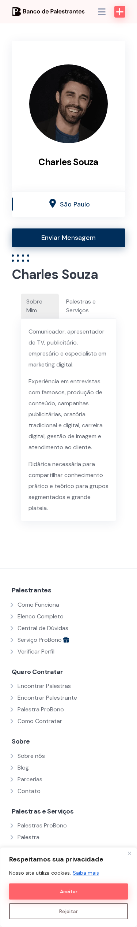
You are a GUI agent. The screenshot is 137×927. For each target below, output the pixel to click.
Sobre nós (31, 756)
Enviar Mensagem (68, 237)
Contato (29, 791)
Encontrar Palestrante (47, 697)
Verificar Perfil (36, 651)
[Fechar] (129, 853)
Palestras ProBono (42, 825)
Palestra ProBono (41, 709)
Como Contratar (40, 721)
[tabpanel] (68, 420)
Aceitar (68, 891)
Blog (23, 767)
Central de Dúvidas (43, 628)
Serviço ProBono (40, 640)
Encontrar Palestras (44, 686)
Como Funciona (38, 604)
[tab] (40, 306)
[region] (68, 887)
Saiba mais (86, 873)
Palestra (28, 837)
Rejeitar (68, 911)
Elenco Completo (41, 616)
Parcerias (30, 779)
